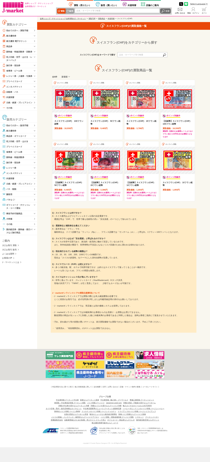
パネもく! (10, 199)
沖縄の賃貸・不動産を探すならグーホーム (139, 403)
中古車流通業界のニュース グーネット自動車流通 (102, 409)
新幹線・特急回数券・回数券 (19, 52)
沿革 (104, 387)
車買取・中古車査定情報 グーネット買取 (70, 403)
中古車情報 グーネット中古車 (67, 400)
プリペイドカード (14, 81)
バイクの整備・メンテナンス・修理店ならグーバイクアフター (75, 417)
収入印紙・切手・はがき (17, 141)
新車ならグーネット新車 (89, 400)
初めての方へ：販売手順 (17, 125)
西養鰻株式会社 (57, 420)
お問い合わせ (180, 13)
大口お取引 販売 (9, 249)
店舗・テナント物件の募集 (130, 387)
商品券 (9, 46)
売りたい (82, 5)
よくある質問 (8, 254)
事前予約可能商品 (14, 213)
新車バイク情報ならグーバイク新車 (132, 414)
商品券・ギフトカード (16, 136)
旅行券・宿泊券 (13, 65)
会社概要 (97, 387)
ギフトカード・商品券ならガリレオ (121, 420)
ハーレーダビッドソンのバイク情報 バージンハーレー (143, 409)
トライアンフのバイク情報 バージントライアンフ (137, 411)
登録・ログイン (193, 13)
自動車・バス (12, 92)
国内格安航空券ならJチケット (147, 420)
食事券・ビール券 (14, 71)
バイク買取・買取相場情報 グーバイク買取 (117, 417)
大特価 (9, 219)
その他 (9, 108)
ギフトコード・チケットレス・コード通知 (18, 206)
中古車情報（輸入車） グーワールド (114, 400)
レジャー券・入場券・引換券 (19, 76)
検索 (168, 11)
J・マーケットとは (10, 262)
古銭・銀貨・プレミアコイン (19, 102)
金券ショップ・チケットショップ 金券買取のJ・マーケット (63, 19)
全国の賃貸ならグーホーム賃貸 (76, 414)
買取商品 (101, 19)
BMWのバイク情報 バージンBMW (67, 411)
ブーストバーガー (152, 417)
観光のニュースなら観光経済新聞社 (103, 414)
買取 (63, 11)
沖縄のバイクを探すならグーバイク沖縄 (106, 406)
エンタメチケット (14, 86)
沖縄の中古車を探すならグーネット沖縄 (73, 406)
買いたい (109, 5)
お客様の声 (7, 258)
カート (204, 13)
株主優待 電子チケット (16, 41)
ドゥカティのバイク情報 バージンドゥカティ (99, 411)
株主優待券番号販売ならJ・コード (105, 423)
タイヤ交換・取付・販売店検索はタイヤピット (64, 409)
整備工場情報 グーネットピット (142, 400)
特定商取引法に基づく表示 (62, 387)
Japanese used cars (114, 403)
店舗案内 (152, 5)
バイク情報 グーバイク (96, 403)
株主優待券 (11, 36)
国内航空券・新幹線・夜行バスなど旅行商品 (19, 231)
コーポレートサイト (150, 387)
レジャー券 (11, 168)
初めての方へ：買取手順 (17, 30)
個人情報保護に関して (83, 387)
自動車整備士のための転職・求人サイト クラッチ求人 (85, 420)
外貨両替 (132, 5)
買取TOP (92, 19)
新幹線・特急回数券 (15, 157)
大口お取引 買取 (9, 245)
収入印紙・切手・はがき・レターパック (19, 58)
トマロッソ (139, 417)
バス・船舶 (11, 189)
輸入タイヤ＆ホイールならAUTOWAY (137, 406)
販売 (71, 11)
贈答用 (9, 194)
